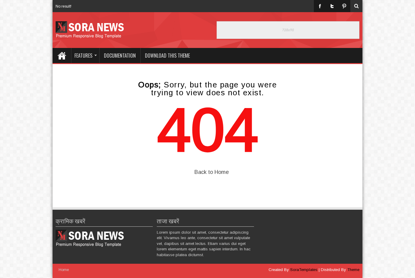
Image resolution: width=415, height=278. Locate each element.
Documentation (120, 55)
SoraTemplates (303, 269)
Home (62, 55)
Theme (353, 269)
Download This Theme (167, 55)
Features (83, 55)
